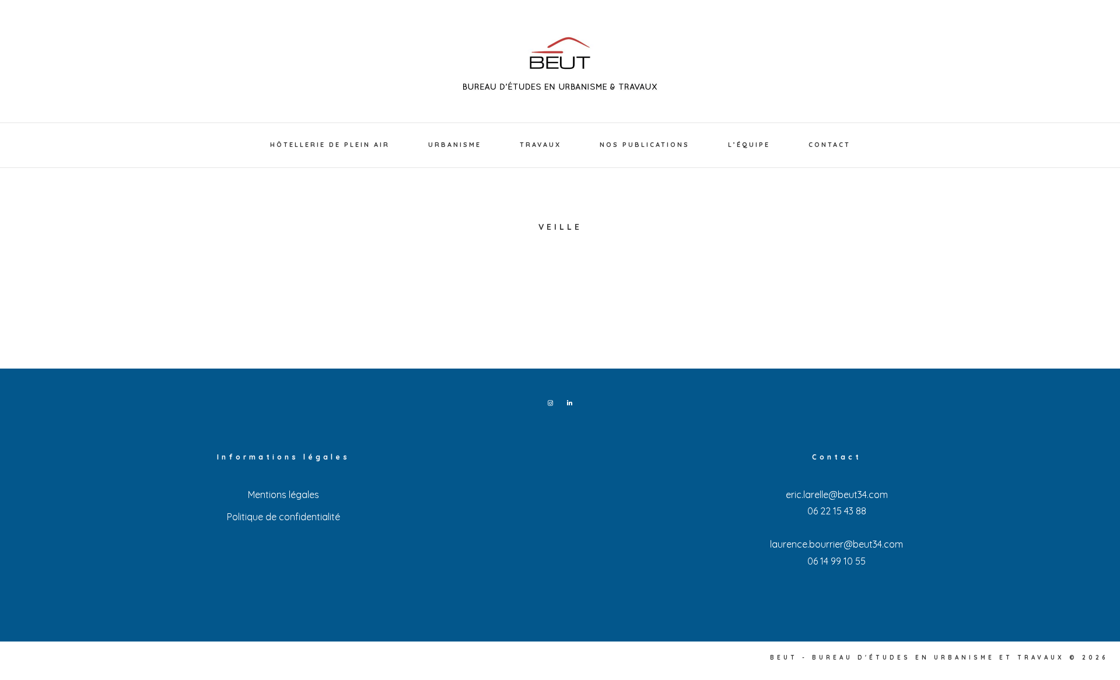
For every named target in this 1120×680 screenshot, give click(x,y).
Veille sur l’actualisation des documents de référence (301, 321)
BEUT (560, 64)
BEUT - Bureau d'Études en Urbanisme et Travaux (917, 657)
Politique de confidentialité (283, 517)
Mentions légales (283, 494)
